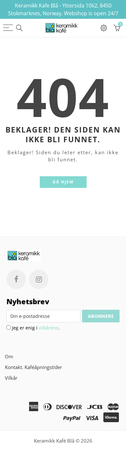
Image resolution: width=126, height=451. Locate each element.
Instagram (38, 279)
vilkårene (48, 328)
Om (9, 356)
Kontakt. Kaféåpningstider (33, 367)
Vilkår (11, 378)
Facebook (16, 279)
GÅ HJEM (63, 182)
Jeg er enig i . (35, 328)
